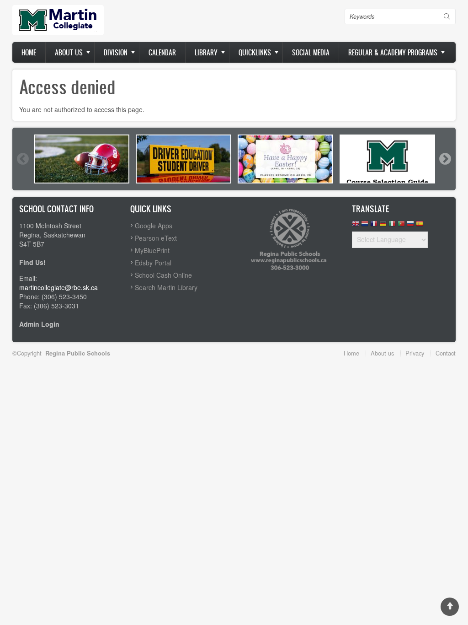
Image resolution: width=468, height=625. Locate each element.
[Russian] (410, 226)
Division (116, 52)
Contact (446, 353)
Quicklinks (255, 52)
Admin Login (39, 324)
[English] (355, 226)
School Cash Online (163, 275)
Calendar (162, 52)
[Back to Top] (450, 607)
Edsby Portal (153, 262)
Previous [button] (22, 158)
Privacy (414, 353)
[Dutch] (364, 226)
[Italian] (392, 226)
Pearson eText (156, 237)
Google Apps (153, 225)
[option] (82, 159)
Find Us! (32, 262)
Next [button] (444, 158)
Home (28, 52)
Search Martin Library (166, 287)
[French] (374, 226)
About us (69, 52)
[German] (383, 226)
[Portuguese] (401, 226)
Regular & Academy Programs (392, 52)
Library (206, 52)
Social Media (311, 52)
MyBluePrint (152, 250)
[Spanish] (419, 226)
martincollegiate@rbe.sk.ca (58, 287)
